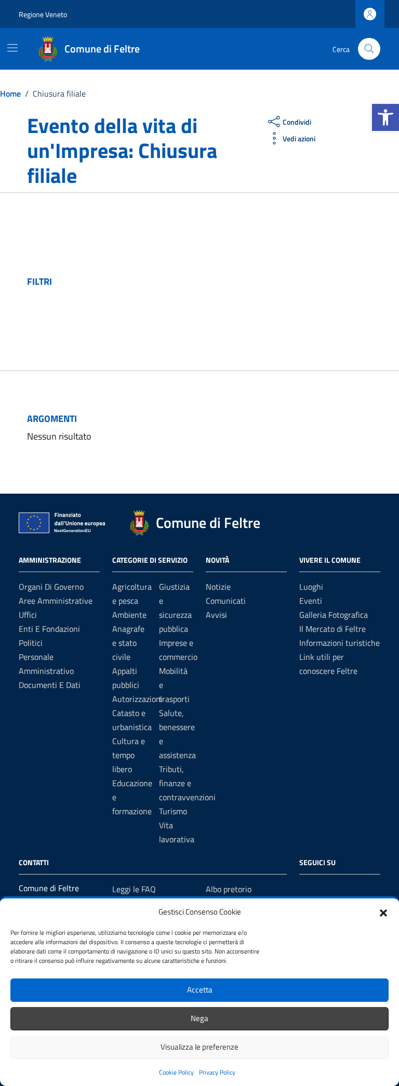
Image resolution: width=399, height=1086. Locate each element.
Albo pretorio (228, 889)
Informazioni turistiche (339, 643)
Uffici (28, 614)
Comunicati (226, 600)
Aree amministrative (55, 600)
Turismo (173, 811)
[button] (385, 117)
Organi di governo (51, 586)
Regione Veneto (43, 14)
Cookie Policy (176, 1072)
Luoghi (311, 586)
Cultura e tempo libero (128, 755)
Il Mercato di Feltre (332, 629)
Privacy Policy (217, 1072)
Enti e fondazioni (49, 629)
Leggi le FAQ (134, 889)
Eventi (310, 600)
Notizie (218, 586)
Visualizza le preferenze (199, 1047)
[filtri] (294, 282)
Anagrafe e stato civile (128, 643)
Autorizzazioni (137, 699)
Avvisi (216, 614)
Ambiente (129, 614)
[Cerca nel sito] (369, 49)
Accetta (199, 990)
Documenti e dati (50, 685)
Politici (31, 643)
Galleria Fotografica (333, 614)
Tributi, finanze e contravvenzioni (187, 783)
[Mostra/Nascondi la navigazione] (12, 48)
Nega (199, 1018)
